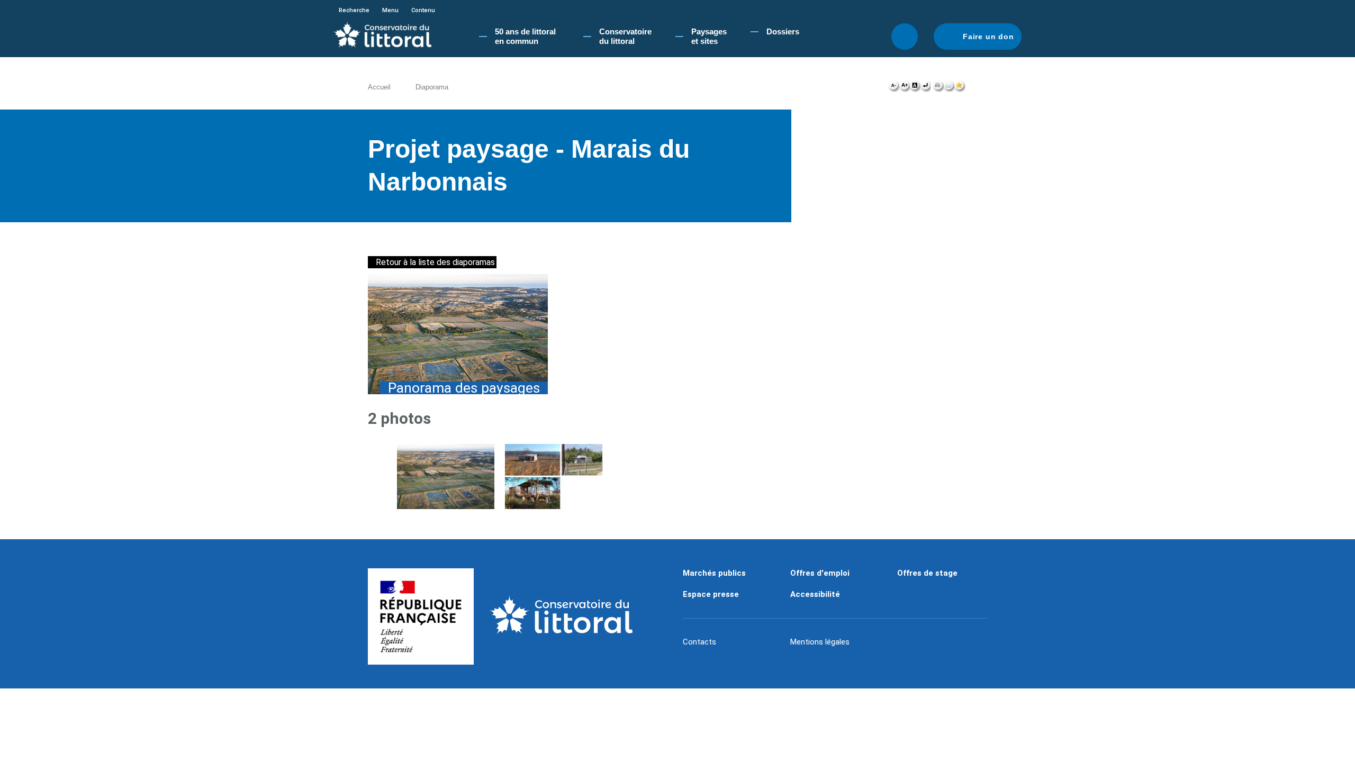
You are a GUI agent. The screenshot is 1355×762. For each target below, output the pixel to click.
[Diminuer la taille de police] (893, 88)
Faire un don (988, 36)
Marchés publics (714, 573)
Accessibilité (815, 594)
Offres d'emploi (820, 573)
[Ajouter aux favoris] (959, 88)
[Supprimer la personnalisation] (925, 88)
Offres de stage (927, 573)
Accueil (379, 87)
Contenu (423, 10)
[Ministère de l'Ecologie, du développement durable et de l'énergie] (421, 616)
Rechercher (904, 36)
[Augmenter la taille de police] (904, 88)
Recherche (354, 10)
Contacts (699, 642)
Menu (390, 10)
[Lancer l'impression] (938, 88)
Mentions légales (820, 642)
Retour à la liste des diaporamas (435, 262)
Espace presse (711, 594)
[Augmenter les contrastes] (914, 88)
